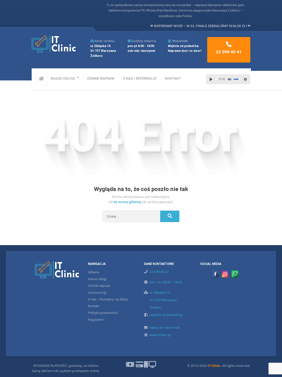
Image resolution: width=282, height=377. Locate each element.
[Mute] (230, 79)
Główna (93, 272)
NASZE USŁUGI (63, 78)
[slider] (216, 79)
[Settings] (245, 79)
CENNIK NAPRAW (100, 78)
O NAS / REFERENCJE (140, 78)
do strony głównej (128, 202)
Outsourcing (97, 292)
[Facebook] (215, 274)
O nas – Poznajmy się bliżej (108, 299)
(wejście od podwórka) (166, 315)
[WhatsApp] (234, 274)
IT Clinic (214, 365)
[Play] (211, 79)
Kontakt (93, 306)
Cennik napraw (99, 285)
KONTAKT (173, 78)
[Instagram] (225, 274)
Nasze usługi (97, 279)
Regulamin (96, 319)
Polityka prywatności (103, 312)
